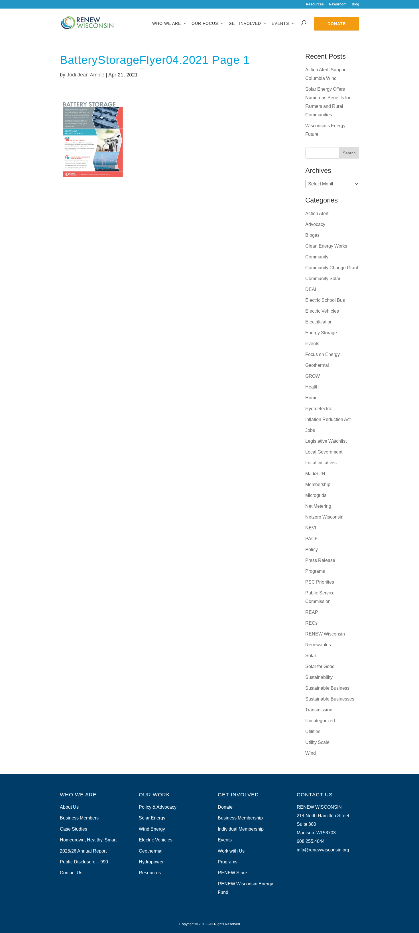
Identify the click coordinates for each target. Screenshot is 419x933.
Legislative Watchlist (326, 441)
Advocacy (315, 224)
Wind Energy (152, 829)
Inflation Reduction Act (328, 419)
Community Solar (322, 278)
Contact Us (71, 872)
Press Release (320, 560)
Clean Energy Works (326, 246)
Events (280, 23)
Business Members (79, 817)
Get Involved (245, 23)
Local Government (323, 452)
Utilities (312, 731)
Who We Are (166, 23)
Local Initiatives (321, 462)
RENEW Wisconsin (325, 634)
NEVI (310, 527)
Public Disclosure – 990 (84, 861)
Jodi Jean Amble (85, 75)
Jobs (310, 430)
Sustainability (319, 677)
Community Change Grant (331, 267)
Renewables (318, 644)
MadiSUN (315, 473)
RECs (311, 623)
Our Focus (205, 23)
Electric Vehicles (322, 311)
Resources (315, 4)
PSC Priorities (319, 582)
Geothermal (317, 365)
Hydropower (151, 861)
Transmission (318, 709)
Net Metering (318, 506)
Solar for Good (320, 666)
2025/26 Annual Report (83, 851)
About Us (69, 807)
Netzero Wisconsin (324, 517)
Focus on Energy (322, 354)
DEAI (310, 289)
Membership (317, 484)
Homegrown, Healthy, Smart (88, 839)
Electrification (319, 321)
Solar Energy (152, 817)
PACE (311, 538)
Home (311, 397)
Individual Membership (241, 829)
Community (316, 256)
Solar (310, 655)
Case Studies (73, 829)
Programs (315, 571)
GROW (312, 376)
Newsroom (338, 4)
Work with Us (231, 851)
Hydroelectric (318, 408)
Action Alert (316, 213)
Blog (355, 4)
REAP (311, 612)
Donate (337, 23)
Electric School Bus (325, 300)
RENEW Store (232, 872)
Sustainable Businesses (329, 699)
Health (312, 386)
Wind (310, 753)
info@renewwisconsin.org (323, 849)
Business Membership (240, 817)
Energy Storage (321, 332)
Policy (311, 549)
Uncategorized (320, 720)
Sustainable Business (327, 688)
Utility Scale (317, 742)
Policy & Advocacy (157, 807)
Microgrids (315, 495)
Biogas (312, 235)
